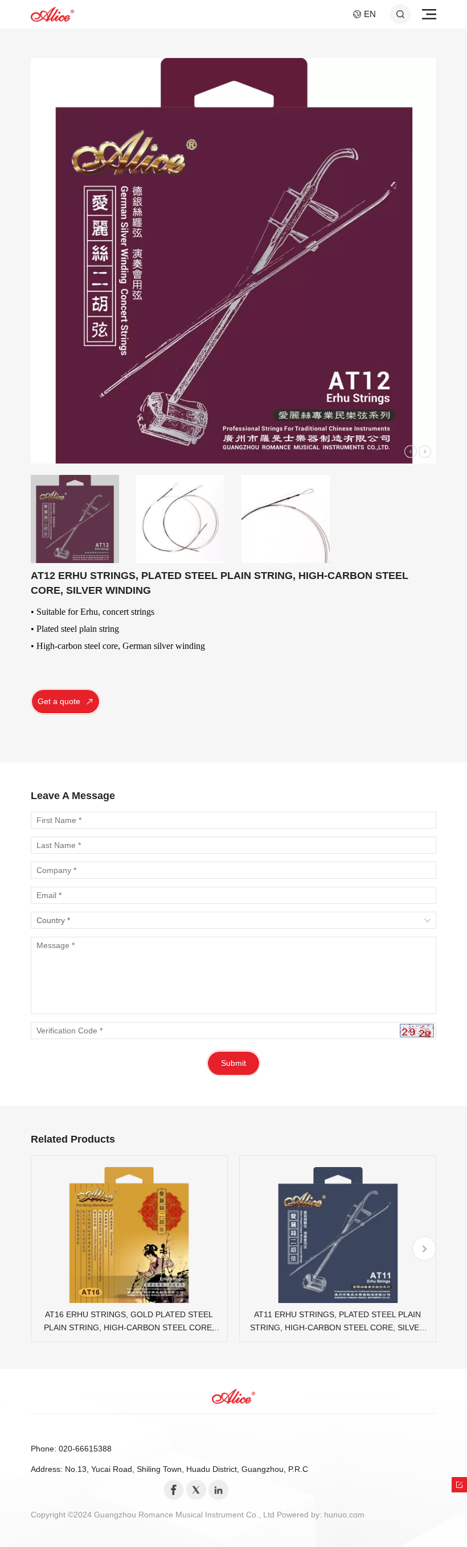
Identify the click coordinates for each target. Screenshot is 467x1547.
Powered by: (300, 1515)
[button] (410, 451)
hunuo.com (344, 1515)
